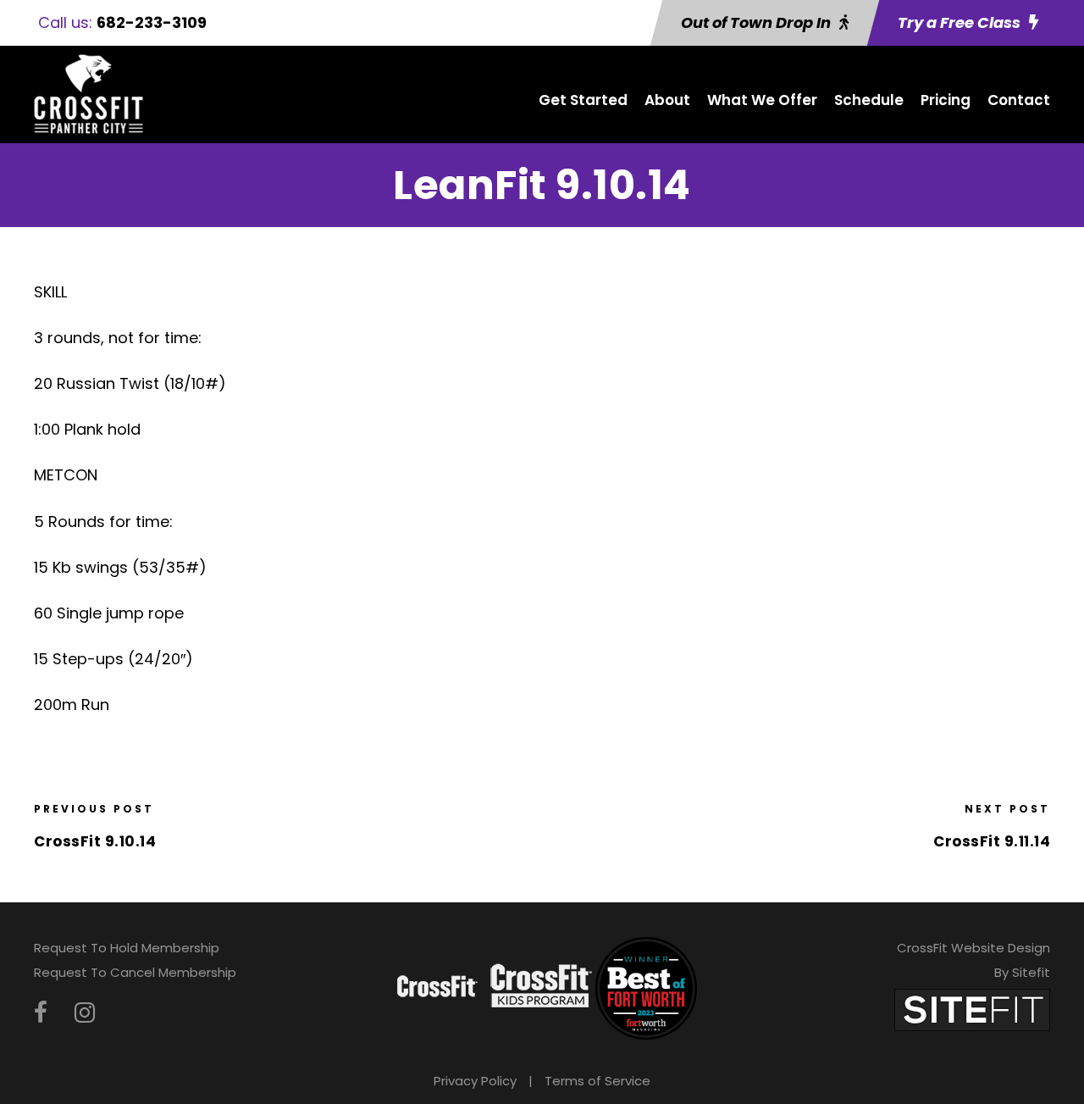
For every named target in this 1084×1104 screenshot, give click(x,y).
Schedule (869, 100)
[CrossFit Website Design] (972, 1009)
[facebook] (40, 1012)
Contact (1018, 100)
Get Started (583, 100)
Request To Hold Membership (126, 948)
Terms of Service (597, 1081)
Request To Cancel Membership (135, 972)
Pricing (946, 100)
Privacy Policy (475, 1081)
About (667, 100)
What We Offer (762, 100)
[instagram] (85, 1012)
